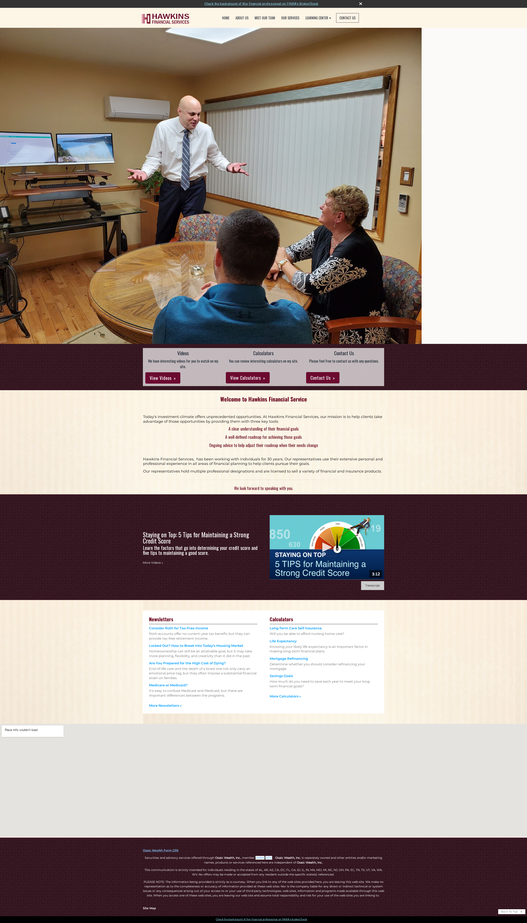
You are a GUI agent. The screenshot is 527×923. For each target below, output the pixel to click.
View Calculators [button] (245, 377)
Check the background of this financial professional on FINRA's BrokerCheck (261, 4)
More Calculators (285, 696)
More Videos (153, 562)
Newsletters (161, 619)
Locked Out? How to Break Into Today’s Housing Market (196, 646)
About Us (242, 17)
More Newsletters (165, 706)
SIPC (268, 858)
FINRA (260, 858)
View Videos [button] (161, 378)
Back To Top (510, 911)
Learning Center (316, 17)
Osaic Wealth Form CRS (160, 850)
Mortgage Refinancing (289, 659)
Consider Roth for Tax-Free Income (178, 628)
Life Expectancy (283, 641)
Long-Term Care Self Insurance (296, 628)
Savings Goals (281, 676)
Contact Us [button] (320, 377)
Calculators (281, 619)
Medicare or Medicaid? (168, 685)
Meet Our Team (265, 17)
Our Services (290, 17)
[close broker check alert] (360, 3)
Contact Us (347, 17)
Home (225, 17)
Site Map (149, 908)
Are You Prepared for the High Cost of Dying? (187, 663)
